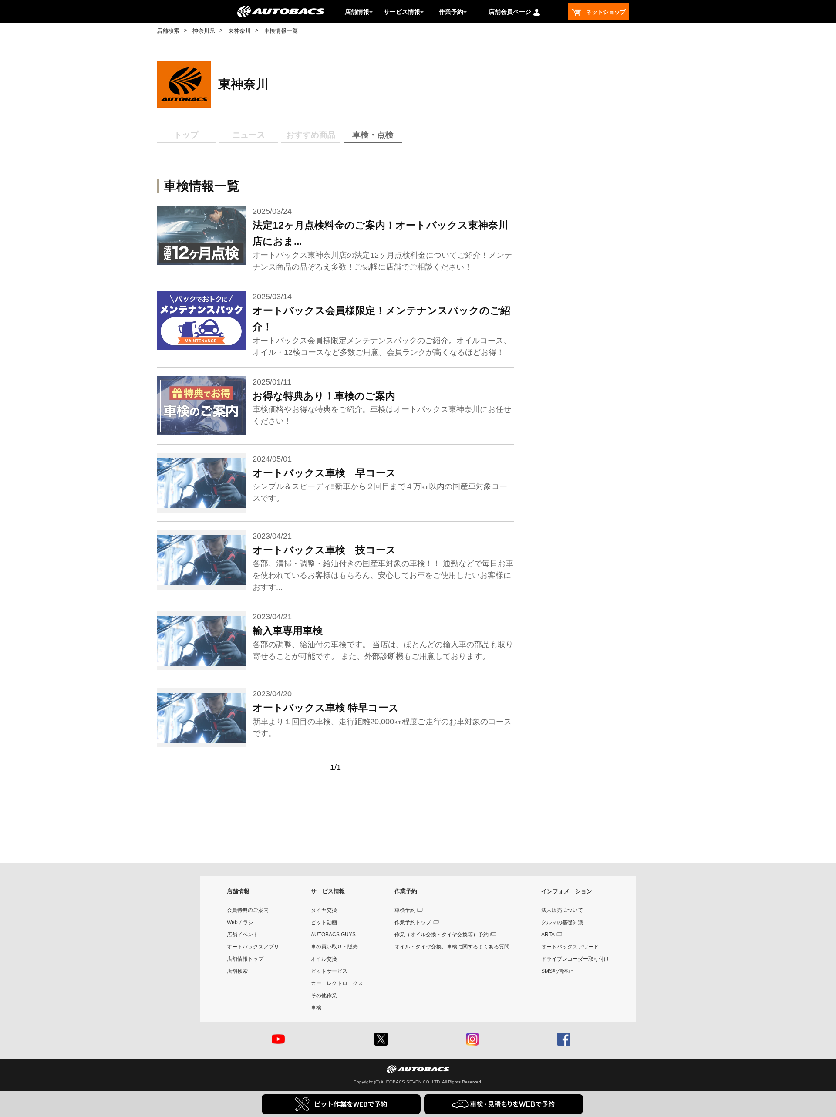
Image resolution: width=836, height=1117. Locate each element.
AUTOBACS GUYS (333, 934)
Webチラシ (240, 922)
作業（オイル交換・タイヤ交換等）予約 (441, 934)
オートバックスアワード (570, 947)
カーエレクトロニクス (337, 983)
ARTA (548, 934)
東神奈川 (239, 30)
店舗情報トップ (245, 959)
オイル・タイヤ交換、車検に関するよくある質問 (451, 947)
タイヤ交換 (324, 910)
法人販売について (562, 910)
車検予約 (404, 910)
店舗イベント (242, 934)
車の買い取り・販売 (334, 947)
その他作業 (324, 995)
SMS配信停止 (557, 971)
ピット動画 (324, 922)
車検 (316, 1008)
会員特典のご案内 (248, 910)
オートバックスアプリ (253, 947)
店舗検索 (168, 30)
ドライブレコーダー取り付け (575, 959)
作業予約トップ (412, 922)
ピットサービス (329, 971)
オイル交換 (324, 959)
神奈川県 (203, 30)
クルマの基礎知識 (562, 922)
